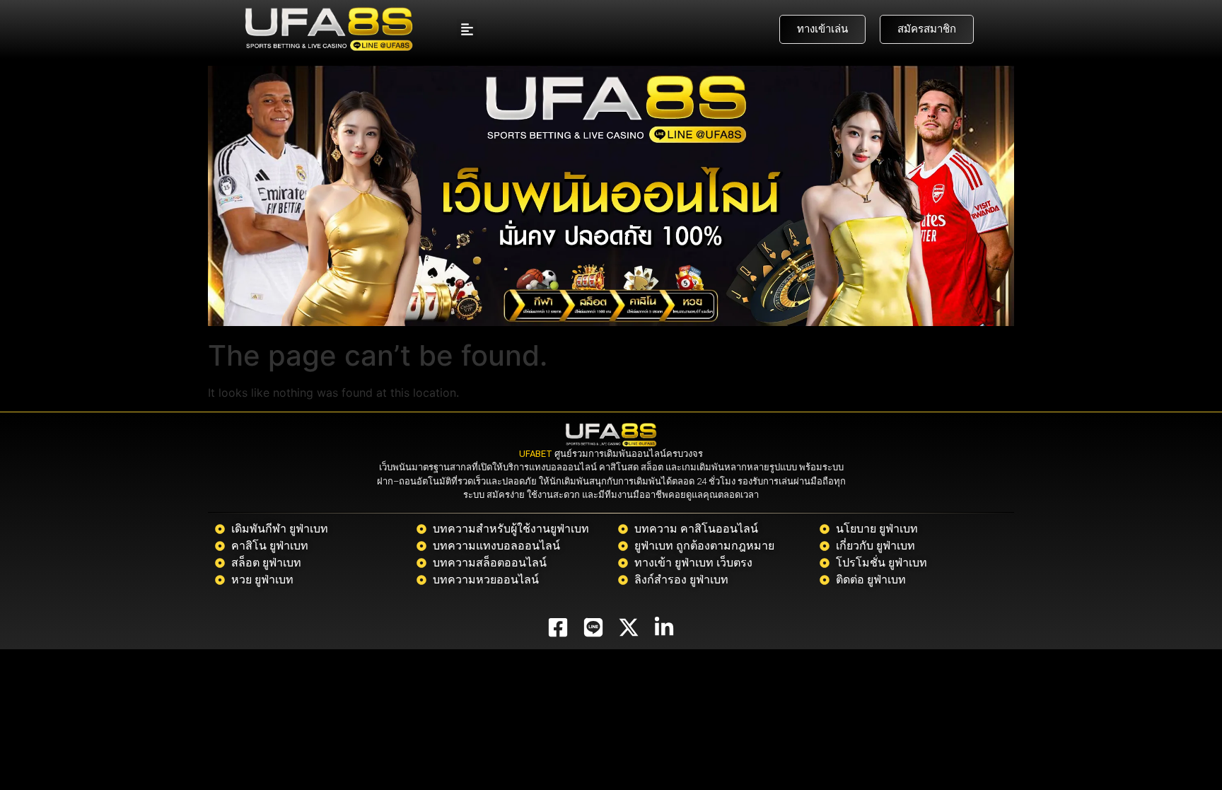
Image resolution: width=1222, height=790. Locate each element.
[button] (467, 29)
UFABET (535, 453)
